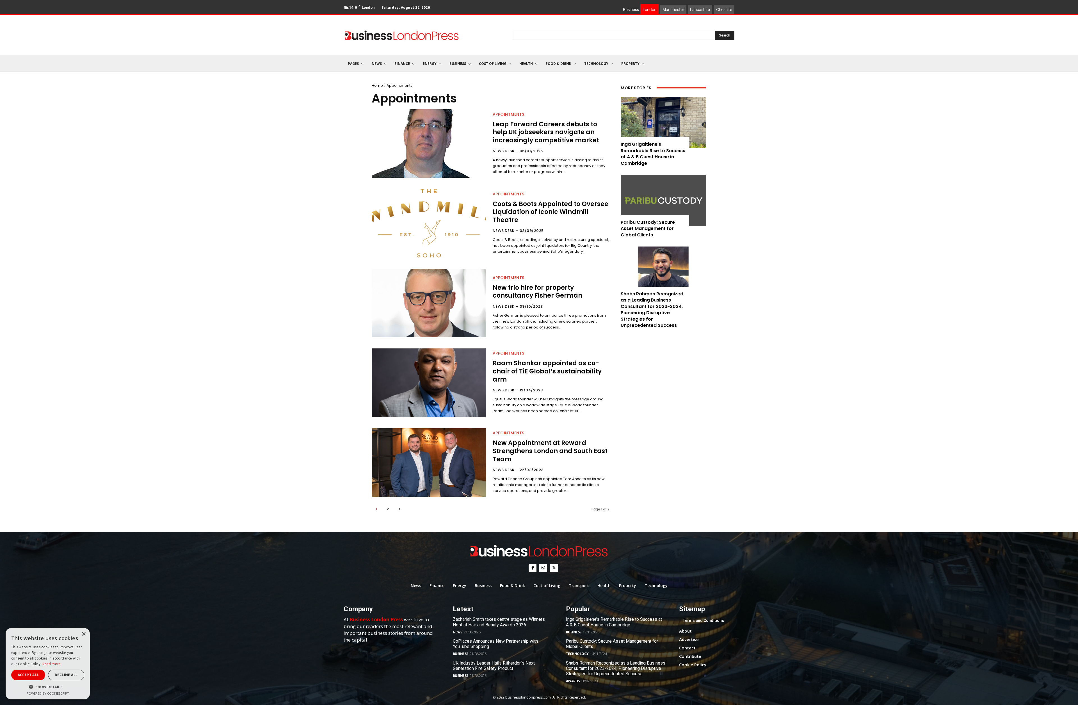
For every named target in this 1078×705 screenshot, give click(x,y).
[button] (47, 687)
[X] (554, 568)
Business (460, 653)
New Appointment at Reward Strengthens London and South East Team (550, 451)
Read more (51, 663)
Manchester (673, 9)
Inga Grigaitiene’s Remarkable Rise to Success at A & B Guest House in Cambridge (653, 153)
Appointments (508, 114)
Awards (573, 681)
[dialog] (48, 663)
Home (377, 85)
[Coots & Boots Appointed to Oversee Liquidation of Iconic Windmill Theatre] (429, 223)
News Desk (504, 151)
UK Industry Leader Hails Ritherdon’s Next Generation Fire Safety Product (494, 665)
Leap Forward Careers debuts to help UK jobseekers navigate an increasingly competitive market (546, 132)
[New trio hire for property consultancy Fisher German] (429, 303)
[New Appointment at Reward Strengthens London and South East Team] (429, 462)
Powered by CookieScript (48, 693)
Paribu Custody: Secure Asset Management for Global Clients (648, 228)
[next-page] (399, 509)
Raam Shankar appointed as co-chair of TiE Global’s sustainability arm (547, 371)
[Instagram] (543, 568)
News (457, 632)
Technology (577, 653)
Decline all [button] (66, 674)
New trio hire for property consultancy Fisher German (537, 291)
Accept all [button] (28, 674)
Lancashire (700, 9)
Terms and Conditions (703, 620)
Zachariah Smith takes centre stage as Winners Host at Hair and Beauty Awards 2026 (499, 622)
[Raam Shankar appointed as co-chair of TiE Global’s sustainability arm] (429, 382)
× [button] (83, 634)
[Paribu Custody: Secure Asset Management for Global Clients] (663, 200)
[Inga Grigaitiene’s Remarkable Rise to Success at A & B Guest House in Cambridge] (663, 122)
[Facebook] (532, 568)
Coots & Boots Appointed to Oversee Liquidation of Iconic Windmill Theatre (550, 212)
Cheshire (724, 9)
